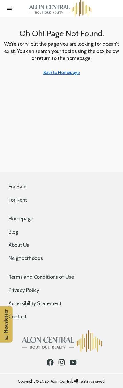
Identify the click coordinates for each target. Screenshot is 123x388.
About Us (19, 245)
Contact (18, 316)
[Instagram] (61, 362)
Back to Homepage (61, 72)
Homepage (21, 219)
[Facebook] (50, 362)
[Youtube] (73, 362)
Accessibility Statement (35, 303)
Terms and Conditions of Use (41, 277)
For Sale (17, 187)
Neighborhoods (26, 258)
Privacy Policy (24, 290)
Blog (13, 232)
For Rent (18, 200)
